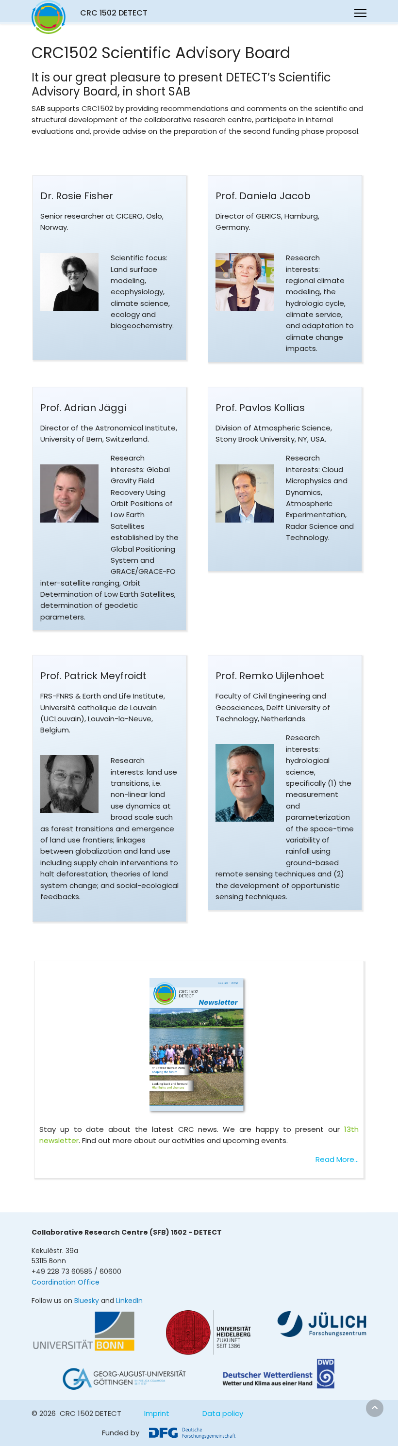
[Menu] (360, 13)
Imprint (156, 1413)
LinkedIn (129, 1300)
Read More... (337, 1159)
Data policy (222, 1413)
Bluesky (86, 1300)
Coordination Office (66, 1282)
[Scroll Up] (374, 1408)
